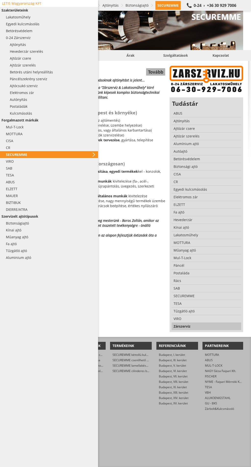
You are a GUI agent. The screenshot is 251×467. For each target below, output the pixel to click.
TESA (208, 387)
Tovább (155, 72)
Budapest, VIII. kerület (173, 382)
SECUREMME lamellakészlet (132, 365)
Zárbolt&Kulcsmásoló (219, 409)
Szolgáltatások (175, 55)
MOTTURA (212, 355)
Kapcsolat (221, 55)
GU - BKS (211, 403)
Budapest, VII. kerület (173, 376)
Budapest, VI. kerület (173, 371)
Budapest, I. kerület (172, 355)
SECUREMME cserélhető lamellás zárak (139, 360)
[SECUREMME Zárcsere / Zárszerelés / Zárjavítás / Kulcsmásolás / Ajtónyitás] (130, 30)
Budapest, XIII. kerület (173, 392)
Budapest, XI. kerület (173, 387)
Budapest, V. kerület (172, 365)
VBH (208, 392)
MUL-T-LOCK (213, 365)
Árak (130, 55)
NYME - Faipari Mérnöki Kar (223, 382)
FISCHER (210, 376)
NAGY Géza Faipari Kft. (220, 371)
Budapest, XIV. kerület (173, 398)
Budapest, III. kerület (173, 360)
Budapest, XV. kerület (173, 403)
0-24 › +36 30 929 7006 (215, 5)
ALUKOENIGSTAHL (217, 398)
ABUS (209, 360)
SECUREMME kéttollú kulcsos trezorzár (139, 355)
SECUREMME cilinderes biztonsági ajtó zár (141, 371)
